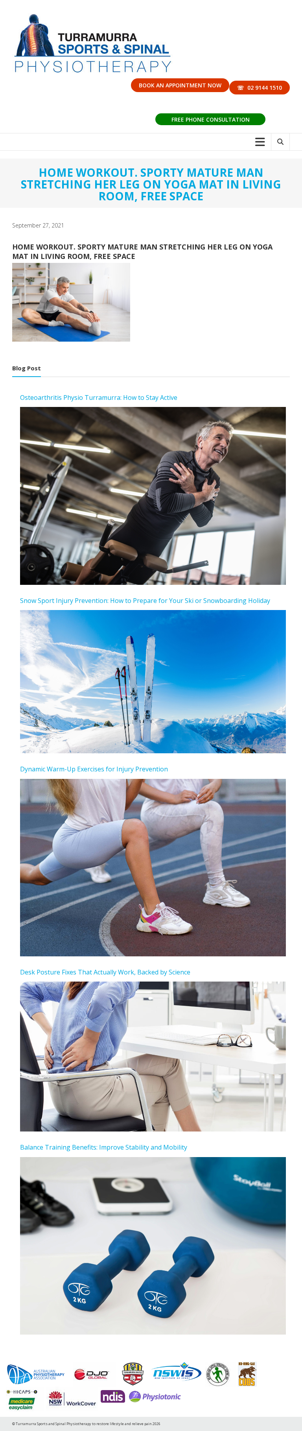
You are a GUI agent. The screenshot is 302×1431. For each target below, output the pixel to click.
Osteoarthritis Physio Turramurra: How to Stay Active (98, 397)
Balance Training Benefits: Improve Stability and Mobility (103, 1147)
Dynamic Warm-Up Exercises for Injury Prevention (94, 769)
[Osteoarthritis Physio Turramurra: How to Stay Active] (153, 495)
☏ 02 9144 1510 (259, 87)
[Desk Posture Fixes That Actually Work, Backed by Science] (153, 1056)
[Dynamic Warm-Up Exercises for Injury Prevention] (153, 867)
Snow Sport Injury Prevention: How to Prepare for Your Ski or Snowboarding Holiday (145, 600)
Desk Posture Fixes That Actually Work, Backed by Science (105, 972)
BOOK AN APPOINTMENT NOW (180, 85)
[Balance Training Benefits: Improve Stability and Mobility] (153, 1246)
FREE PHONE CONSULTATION (210, 119)
